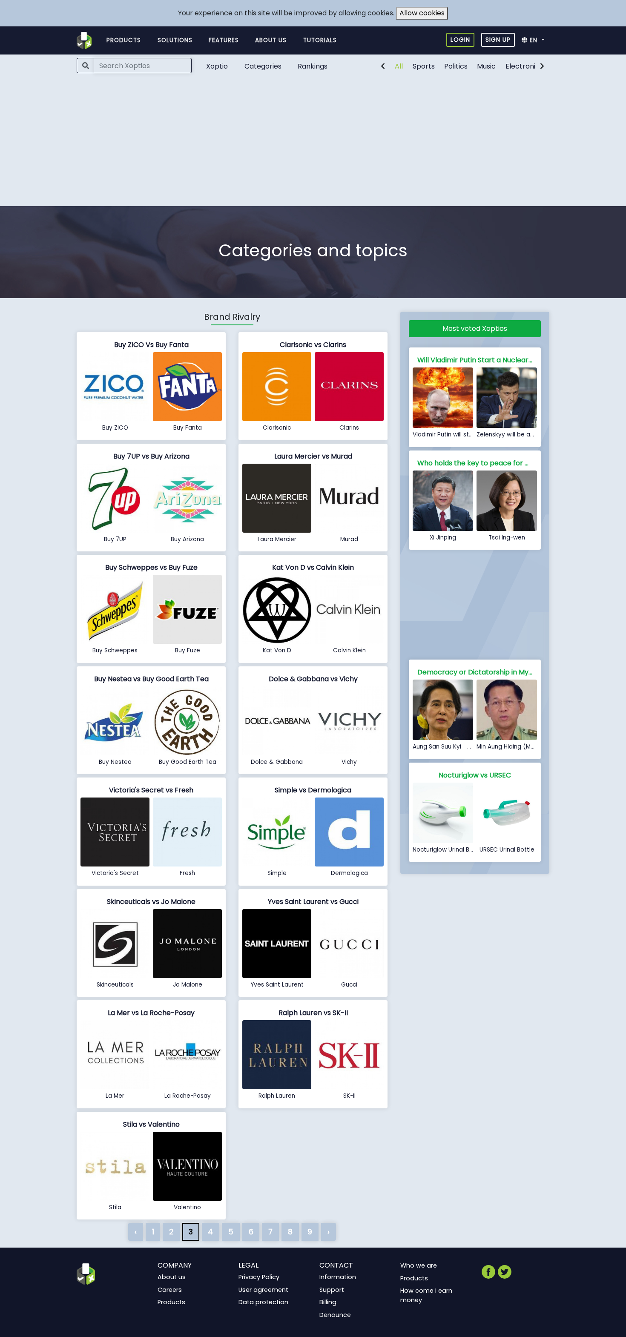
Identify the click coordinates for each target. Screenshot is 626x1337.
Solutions (175, 40)
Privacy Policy (258, 1277)
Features (224, 40)
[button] (535, 40)
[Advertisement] (313, 142)
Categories (262, 66)
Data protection (263, 1302)
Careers (170, 1289)
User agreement (263, 1289)
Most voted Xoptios (474, 328)
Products (123, 40)
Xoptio (217, 66)
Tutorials (320, 40)
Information (337, 1277)
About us (271, 40)
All (399, 66)
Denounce (335, 1315)
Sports (424, 66)
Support (331, 1289)
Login (460, 39)
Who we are (418, 1265)
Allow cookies (422, 13)
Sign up (498, 39)
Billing (327, 1302)
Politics (456, 66)
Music (486, 66)
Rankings (312, 66)
